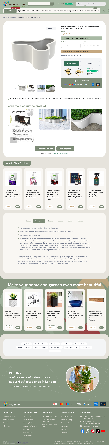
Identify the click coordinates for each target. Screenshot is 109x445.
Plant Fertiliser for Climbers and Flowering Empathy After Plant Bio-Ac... (12, 193)
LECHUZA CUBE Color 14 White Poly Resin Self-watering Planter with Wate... (12, 314)
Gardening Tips (66, 417)
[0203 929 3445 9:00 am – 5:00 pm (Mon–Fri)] (103, 10)
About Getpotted (9, 417)
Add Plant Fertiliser (18, 163)
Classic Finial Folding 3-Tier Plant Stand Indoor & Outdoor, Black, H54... (33, 315)
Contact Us (27, 417)
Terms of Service (28, 420)
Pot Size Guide (8, 420)
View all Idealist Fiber (45, 149)
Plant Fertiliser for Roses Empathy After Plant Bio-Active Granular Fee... (54, 194)
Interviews (64, 426)
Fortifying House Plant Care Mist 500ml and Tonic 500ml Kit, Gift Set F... (75, 194)
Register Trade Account (82, 38)
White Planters (67, 344)
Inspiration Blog (66, 420)
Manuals (50, 221)
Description (39, 221)
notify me (90, 64)
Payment (26, 429)
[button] (8, 99)
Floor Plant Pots (86, 347)
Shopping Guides (67, 423)
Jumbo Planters (54, 351)
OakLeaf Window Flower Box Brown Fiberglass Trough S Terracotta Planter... (96, 315)
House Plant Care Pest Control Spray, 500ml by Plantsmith (96, 193)
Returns (80, 221)
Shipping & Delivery (29, 423)
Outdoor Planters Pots (24, 347)
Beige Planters (26, 344)
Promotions (65, 432)
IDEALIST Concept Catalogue (48, 421)
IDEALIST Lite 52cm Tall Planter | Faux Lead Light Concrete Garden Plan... (54, 315)
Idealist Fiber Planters (40, 347)
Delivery (70, 221)
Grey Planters (54, 344)
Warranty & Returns (30, 426)
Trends (63, 429)
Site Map (6, 426)
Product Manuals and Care (49, 426)
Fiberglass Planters (80, 344)
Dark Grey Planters (56, 347)
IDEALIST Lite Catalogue (50, 417)
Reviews (60, 221)
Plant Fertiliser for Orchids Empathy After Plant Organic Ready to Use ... (33, 193)
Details (28, 221)
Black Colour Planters (41, 344)
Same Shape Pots (65, 149)
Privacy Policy (27, 432)
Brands (5, 423)
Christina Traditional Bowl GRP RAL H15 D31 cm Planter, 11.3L (75, 314)
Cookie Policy (27, 435)
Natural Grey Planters (71, 347)
